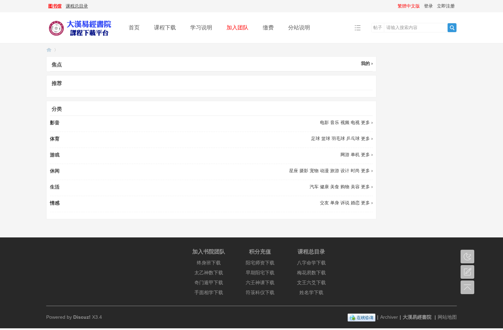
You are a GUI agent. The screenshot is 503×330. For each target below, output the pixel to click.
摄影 (303, 170)
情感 (55, 203)
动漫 (324, 170)
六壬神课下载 (260, 282)
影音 (55, 122)
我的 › (367, 63)
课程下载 (165, 27)
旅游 (334, 170)
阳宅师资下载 (260, 262)
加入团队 (237, 27)
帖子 (377, 27)
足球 (315, 138)
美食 (334, 186)
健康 (324, 186)
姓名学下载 (311, 292)
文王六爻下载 (311, 282)
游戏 (55, 154)
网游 (344, 154)
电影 (324, 122)
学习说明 (201, 27)
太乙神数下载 (208, 272)
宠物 (314, 170)
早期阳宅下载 (260, 272)
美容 (355, 186)
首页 (134, 27)
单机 (355, 154)
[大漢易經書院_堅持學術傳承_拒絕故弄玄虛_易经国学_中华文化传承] (82, 38)
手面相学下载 (208, 292)
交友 (324, 202)
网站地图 (447, 317)
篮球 (325, 138)
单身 (334, 202)
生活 (55, 187)
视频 (344, 122)
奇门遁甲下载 (208, 282)
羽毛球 (338, 138)
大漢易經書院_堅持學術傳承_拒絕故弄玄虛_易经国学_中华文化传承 (49, 50)
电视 (355, 122)
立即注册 (446, 6)
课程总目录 (77, 6)
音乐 (334, 122)
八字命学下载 (311, 262)
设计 (344, 170)
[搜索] (452, 27)
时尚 (355, 170)
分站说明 (299, 27)
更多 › (367, 122)
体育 (55, 138)
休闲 (55, 171)
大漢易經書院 (417, 317)
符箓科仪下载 (260, 292)
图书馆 (55, 6)
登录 (428, 6)
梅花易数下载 (311, 272)
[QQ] (361, 317)
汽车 (314, 186)
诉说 (344, 202)
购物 (344, 186)
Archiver (389, 317)
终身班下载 (209, 262)
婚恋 (355, 202)
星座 (293, 170)
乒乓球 (353, 138)
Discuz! (82, 317)
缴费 (268, 27)
